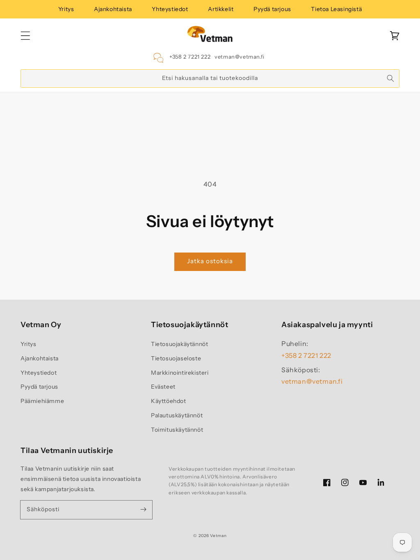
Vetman (218, 535)
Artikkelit (220, 9)
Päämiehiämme (42, 401)
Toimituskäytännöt (177, 429)
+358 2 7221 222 (189, 56)
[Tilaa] (143, 510)
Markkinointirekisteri (180, 372)
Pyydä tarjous (272, 9)
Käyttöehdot (168, 401)
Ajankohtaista (113, 9)
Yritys (66, 9)
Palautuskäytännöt (177, 415)
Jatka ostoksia (210, 261)
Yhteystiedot (170, 9)
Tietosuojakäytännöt (179, 344)
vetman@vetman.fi (240, 56)
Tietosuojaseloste (176, 358)
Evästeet (163, 386)
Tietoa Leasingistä (336, 9)
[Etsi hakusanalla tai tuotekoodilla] (390, 78)
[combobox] (210, 78)
